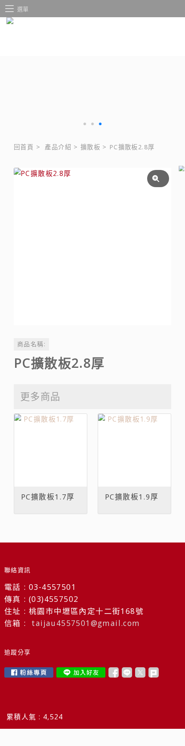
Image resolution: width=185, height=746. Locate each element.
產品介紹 (58, 147)
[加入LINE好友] (80, 672)
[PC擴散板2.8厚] (92, 246)
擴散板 (90, 147)
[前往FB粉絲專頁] (28, 672)
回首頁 (24, 147)
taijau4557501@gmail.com (85, 623)
